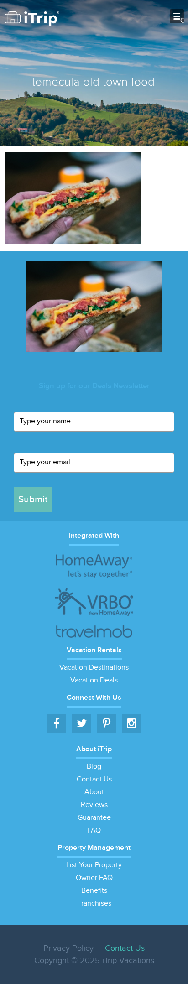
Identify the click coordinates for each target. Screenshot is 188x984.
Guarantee (94, 817)
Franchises (94, 903)
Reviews (94, 805)
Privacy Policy (68, 948)
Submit (32, 499)
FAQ (94, 830)
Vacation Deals (94, 680)
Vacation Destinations (94, 667)
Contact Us (94, 779)
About (94, 792)
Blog (94, 766)
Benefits (94, 890)
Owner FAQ (94, 878)
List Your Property (94, 865)
